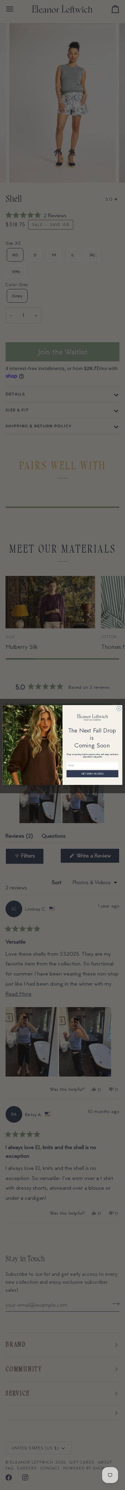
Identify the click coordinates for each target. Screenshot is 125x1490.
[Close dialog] (119, 708)
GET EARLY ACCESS (92, 774)
